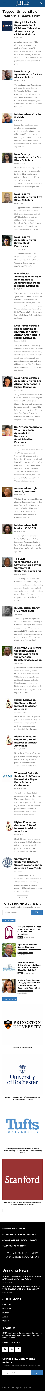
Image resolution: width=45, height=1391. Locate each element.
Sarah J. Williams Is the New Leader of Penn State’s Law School (21, 1278)
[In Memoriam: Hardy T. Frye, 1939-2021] (7, 611)
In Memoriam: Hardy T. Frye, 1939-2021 (28, 609)
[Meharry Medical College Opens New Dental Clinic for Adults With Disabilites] (9, 932)
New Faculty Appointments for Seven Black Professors (25, 241)
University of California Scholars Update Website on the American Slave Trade (28, 863)
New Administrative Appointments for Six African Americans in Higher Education (27, 382)
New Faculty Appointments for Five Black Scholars (28, 74)
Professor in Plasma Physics (22, 1047)
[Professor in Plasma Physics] (22, 1024)
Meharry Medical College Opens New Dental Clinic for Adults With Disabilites (29, 930)
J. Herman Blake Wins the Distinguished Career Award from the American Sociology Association (28, 653)
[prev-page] (3, 1210)
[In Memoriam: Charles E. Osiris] (7, 118)
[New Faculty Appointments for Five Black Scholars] (7, 75)
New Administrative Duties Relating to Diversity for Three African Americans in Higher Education (27, 331)
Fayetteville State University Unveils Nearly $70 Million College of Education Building (30, 966)
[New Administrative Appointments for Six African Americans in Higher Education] (7, 381)
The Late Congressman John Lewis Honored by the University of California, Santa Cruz (27, 564)
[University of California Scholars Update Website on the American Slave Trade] (7, 862)
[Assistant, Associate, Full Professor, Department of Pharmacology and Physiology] (22, 1074)
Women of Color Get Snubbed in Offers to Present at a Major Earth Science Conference (27, 779)
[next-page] (7, 1210)
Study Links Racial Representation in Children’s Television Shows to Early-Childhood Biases (27, 28)
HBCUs (20, 937)
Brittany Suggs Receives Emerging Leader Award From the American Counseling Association (29, 984)
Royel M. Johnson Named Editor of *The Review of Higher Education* (21, 1288)
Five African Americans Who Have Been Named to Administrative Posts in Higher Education (27, 279)
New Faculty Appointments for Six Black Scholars (27, 157)
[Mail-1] (11, 1349)
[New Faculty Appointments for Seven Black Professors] (7, 240)
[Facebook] (18, 1349)
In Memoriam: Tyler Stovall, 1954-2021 (26, 490)
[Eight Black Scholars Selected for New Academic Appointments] (9, 950)
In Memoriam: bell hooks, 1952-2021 (25, 527)
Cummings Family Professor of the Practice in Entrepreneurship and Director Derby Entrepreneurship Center (22, 1151)
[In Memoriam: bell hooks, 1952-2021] (7, 529)
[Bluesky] (5, 1349)
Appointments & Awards (25, 953)
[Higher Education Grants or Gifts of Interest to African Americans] (7, 703)
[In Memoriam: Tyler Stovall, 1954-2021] (7, 492)
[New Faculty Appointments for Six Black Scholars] (7, 158)
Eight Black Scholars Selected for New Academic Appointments (29, 947)
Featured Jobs (10, 999)
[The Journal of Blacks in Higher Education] (22, 3)
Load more (21, 897)
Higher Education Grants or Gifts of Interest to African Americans (25, 704)
